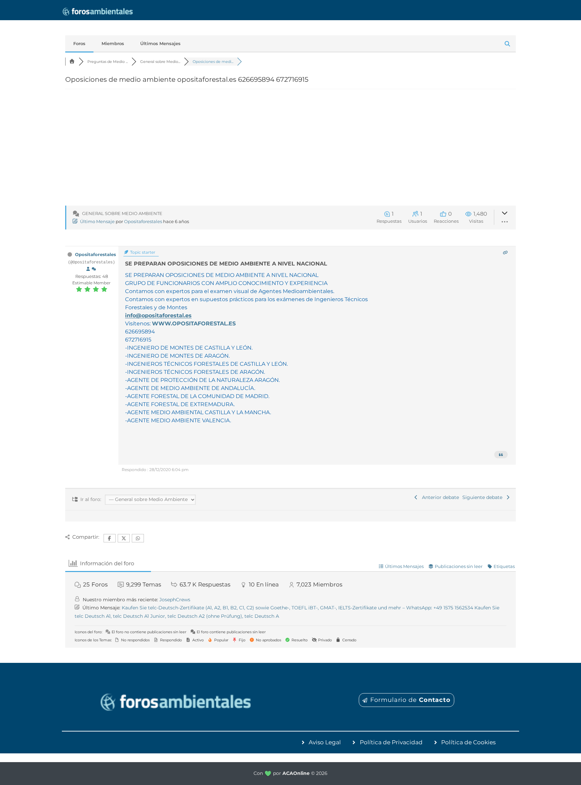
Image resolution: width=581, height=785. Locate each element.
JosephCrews (174, 600)
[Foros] (72, 61)
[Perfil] (88, 269)
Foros (79, 43)
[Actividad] (93, 269)
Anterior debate (439, 497)
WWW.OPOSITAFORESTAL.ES (194, 323)
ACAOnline (296, 773)
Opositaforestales (143, 221)
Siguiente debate (483, 497)
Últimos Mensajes (160, 43)
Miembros (113, 43)
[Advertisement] (290, 151)
